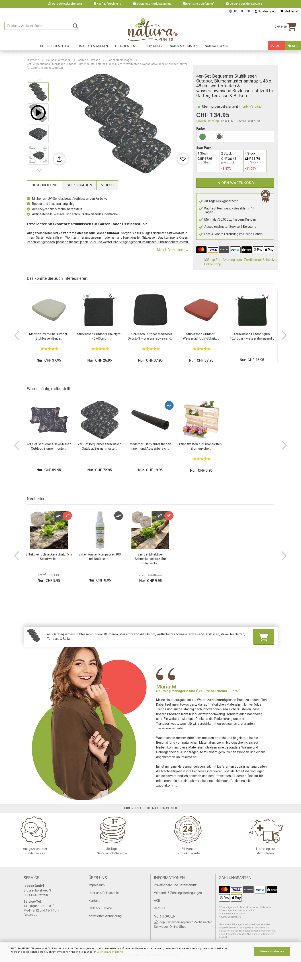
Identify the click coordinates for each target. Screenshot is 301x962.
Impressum (97, 885)
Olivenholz (154, 46)
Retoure (159, 908)
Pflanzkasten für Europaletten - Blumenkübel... (201, 446)
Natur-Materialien (184, 46)
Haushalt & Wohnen (93, 46)
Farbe (200, 128)
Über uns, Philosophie (104, 893)
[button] (40, 170)
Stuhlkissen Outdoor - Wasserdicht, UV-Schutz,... (201, 336)
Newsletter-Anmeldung (105, 916)
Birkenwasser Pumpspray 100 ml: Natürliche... (100, 557)
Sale (277, 46)
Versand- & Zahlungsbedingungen (178, 893)
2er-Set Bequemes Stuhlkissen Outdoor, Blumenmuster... (99, 446)
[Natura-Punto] (153, 29)
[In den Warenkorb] (263, 637)
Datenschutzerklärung (109, 951)
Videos (107, 185)
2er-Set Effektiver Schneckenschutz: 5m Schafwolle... (150, 559)
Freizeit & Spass (126, 46)
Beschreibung (44, 185)
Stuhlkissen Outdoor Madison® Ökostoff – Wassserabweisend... (150, 336)
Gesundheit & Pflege (55, 46)
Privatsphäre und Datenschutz (175, 885)
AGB (157, 900)
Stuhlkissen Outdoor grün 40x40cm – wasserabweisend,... (252, 336)
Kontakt (94, 900)
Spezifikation (79, 185)
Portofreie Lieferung (200, 3)
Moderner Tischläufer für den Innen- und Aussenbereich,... (150, 446)
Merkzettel (290, 11)
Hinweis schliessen (272, 951)
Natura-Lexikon (216, 46)
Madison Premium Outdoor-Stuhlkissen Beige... (48, 336)
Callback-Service (100, 908)
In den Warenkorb (235, 183)
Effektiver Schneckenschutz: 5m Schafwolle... (49, 557)
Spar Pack (203, 147)
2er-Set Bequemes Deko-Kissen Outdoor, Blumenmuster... (49, 446)
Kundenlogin (265, 11)
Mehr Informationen (171, 250)
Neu (294, 46)
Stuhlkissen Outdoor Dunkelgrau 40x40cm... (99, 336)
